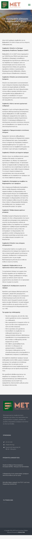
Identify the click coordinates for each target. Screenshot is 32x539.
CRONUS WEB (21, 532)
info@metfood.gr (10, 444)
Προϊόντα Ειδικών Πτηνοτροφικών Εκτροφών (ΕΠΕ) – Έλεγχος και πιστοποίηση (16, 465)
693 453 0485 (9, 442)
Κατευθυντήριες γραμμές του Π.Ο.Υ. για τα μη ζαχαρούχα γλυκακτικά (16, 483)
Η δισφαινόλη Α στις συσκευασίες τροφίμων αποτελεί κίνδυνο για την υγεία (16, 474)
